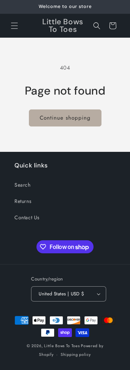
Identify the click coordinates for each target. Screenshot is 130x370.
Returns (22, 201)
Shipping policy (76, 354)
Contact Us (27, 217)
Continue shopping (65, 118)
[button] (14, 26)
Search (22, 184)
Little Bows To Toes (62, 346)
